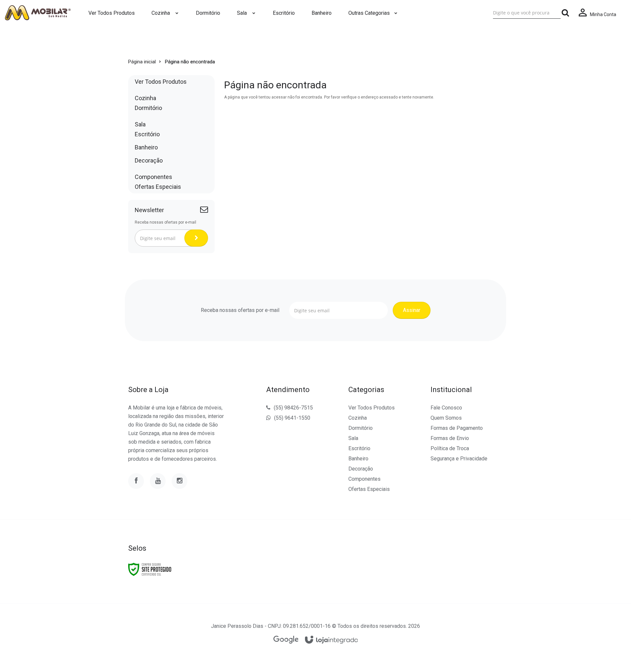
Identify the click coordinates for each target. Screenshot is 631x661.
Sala (353, 438)
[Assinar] (196, 238)
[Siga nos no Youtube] (158, 481)
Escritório (359, 448)
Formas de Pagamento (457, 428)
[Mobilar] (38, 13)
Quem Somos (446, 418)
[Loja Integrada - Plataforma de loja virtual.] (331, 640)
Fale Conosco (446, 408)
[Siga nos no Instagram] (179, 481)
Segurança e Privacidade (459, 458)
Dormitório (360, 428)
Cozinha (357, 418)
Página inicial (142, 62)
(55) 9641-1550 (292, 418)
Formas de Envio (450, 438)
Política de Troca (450, 448)
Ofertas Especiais (369, 489)
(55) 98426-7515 (293, 408)
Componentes (364, 479)
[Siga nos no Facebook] (136, 481)
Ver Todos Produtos (371, 408)
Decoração (360, 469)
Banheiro (358, 458)
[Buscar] (565, 13)
